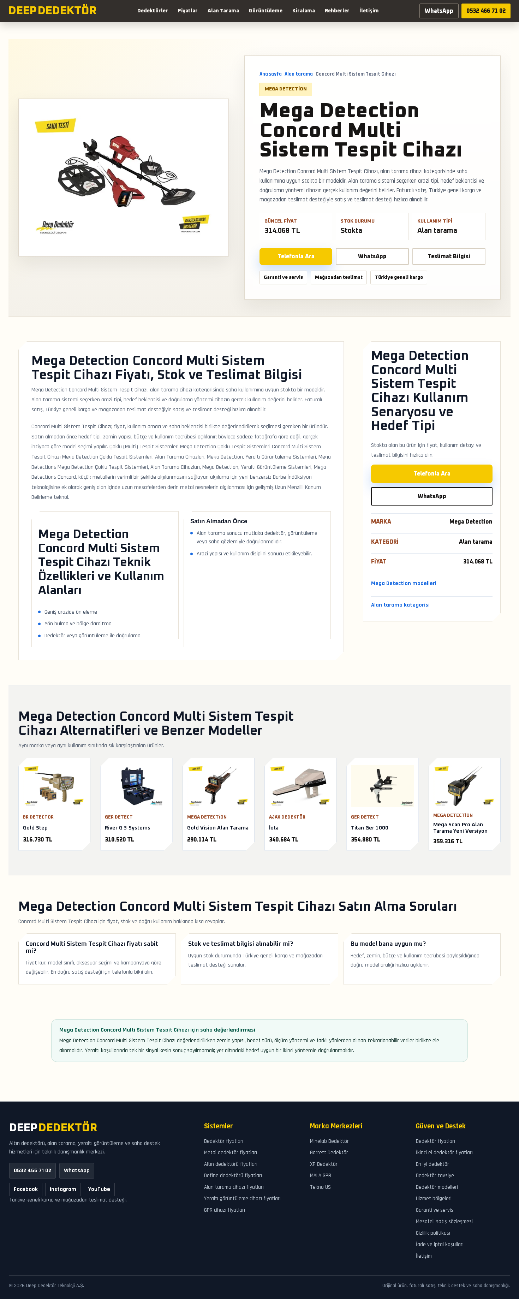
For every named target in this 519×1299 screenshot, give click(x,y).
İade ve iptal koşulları (440, 1244)
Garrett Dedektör (329, 1152)
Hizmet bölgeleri (434, 1198)
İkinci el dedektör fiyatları (444, 1152)
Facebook (26, 1189)
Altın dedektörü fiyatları (230, 1164)
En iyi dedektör (432, 1164)
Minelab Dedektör (329, 1141)
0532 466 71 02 (486, 11)
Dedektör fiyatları (223, 1141)
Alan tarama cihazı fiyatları (234, 1187)
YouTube (99, 1189)
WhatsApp (439, 11)
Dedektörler (152, 10)
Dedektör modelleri (437, 1187)
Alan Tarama (223, 10)
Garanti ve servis (434, 1210)
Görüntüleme (265, 10)
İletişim (369, 10)
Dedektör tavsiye (435, 1175)
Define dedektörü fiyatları (233, 1175)
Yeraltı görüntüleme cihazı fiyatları (242, 1198)
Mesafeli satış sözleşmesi (444, 1221)
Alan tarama (299, 74)
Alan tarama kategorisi (400, 604)
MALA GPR (320, 1175)
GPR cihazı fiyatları (224, 1210)
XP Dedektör (324, 1164)
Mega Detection (286, 89)
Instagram (63, 1189)
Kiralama (303, 10)
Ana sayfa (271, 74)
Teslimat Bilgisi (449, 256)
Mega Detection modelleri (403, 583)
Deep (53, 1128)
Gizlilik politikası (433, 1233)
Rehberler (337, 10)
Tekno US (320, 1187)
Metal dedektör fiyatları (230, 1152)
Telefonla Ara (296, 256)
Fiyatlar (188, 10)
